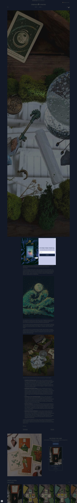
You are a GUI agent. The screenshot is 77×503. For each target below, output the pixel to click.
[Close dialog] (55, 239)
